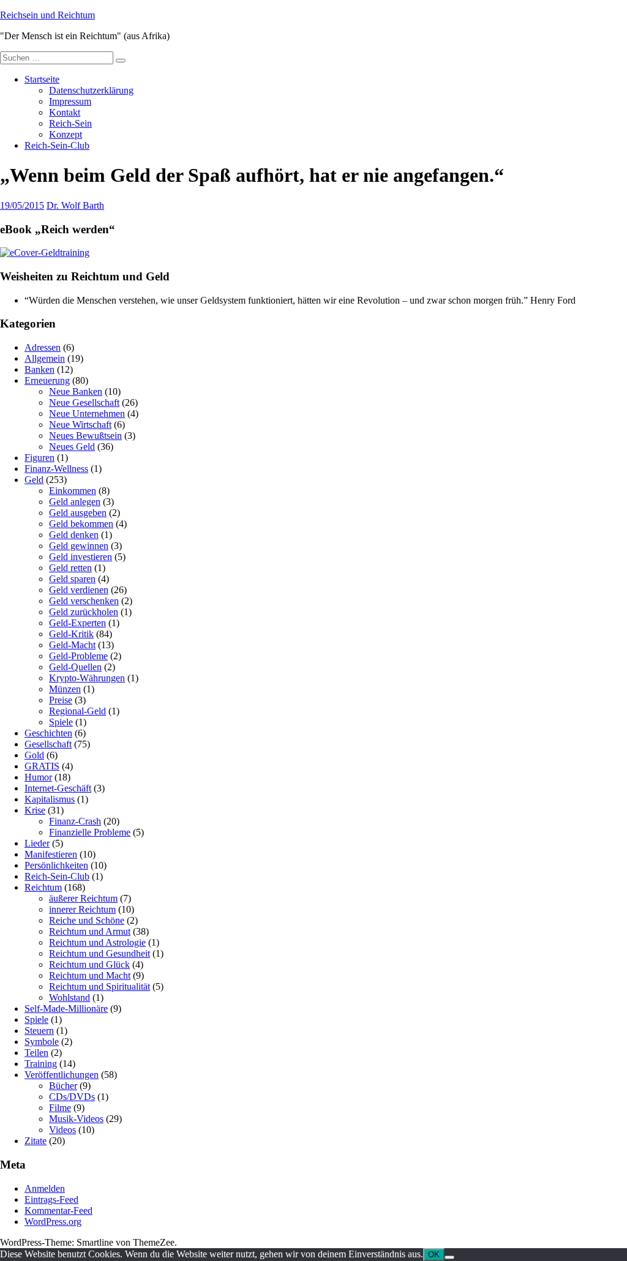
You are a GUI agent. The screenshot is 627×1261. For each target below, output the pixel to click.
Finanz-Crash (75, 821)
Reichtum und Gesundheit (99, 953)
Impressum (70, 101)
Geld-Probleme (78, 656)
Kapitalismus (49, 799)
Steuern (39, 1030)
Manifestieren (50, 854)
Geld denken (74, 534)
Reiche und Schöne (86, 920)
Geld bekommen (81, 523)
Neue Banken (75, 391)
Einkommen (72, 490)
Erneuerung (47, 380)
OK (434, 1254)
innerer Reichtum (82, 909)
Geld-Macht (72, 645)
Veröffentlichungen (61, 1074)
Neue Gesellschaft (84, 402)
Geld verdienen (78, 590)
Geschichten (48, 733)
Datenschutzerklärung (91, 90)
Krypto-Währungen (87, 678)
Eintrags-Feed (51, 1199)
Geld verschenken (84, 601)
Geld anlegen (74, 501)
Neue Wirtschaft (80, 424)
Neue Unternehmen (87, 413)
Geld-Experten (77, 623)
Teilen (36, 1052)
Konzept (65, 134)
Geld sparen (72, 579)
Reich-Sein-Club (56, 145)
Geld (33, 479)
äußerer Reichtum (83, 898)
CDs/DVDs (72, 1096)
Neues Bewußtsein (85, 435)
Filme (60, 1107)
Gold (34, 755)
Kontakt (64, 112)
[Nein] (449, 1257)
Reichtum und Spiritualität (99, 986)
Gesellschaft (48, 744)
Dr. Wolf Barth (75, 205)
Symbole (41, 1041)
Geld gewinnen (78, 546)
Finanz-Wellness (56, 468)
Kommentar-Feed (58, 1210)
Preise (60, 700)
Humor (38, 777)
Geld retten (70, 568)
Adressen (42, 347)
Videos (62, 1129)
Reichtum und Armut (89, 931)
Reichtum (43, 887)
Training (40, 1063)
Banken (39, 369)
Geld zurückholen (83, 612)
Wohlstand (69, 997)
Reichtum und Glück (89, 964)
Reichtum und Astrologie (97, 942)
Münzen (65, 689)
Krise (34, 810)
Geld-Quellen (75, 667)
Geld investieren (80, 557)
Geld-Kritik (71, 634)
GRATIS (41, 766)
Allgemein (44, 358)
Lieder (37, 843)
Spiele (61, 722)
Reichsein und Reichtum (47, 15)
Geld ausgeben (78, 512)
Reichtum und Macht (89, 975)
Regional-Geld (77, 711)
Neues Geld (72, 446)
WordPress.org (52, 1221)
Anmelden (44, 1188)
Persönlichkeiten (56, 865)
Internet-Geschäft (57, 788)
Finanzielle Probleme (89, 832)
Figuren (39, 457)
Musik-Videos (76, 1118)
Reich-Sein (70, 123)
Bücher (63, 1085)
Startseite (41, 79)
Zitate (35, 1141)
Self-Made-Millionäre (66, 1008)
